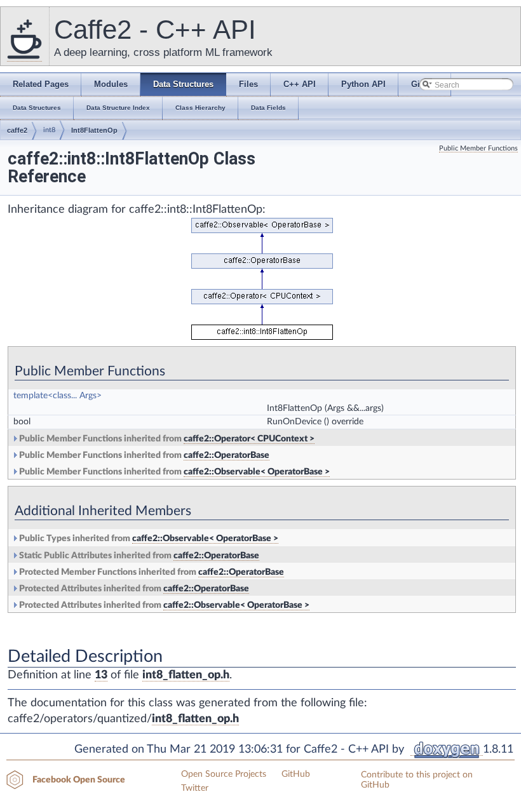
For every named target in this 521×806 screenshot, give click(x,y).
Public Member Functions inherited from (166, 438)
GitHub (295, 774)
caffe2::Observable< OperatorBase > (257, 471)
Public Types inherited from (147, 538)
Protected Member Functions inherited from (150, 572)
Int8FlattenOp (94, 130)
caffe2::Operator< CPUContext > (249, 438)
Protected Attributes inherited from (133, 588)
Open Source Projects (223, 774)
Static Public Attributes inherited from (138, 555)
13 (101, 675)
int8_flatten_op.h (185, 675)
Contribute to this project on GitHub (417, 780)
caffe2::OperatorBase (226, 455)
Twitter (194, 788)
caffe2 (17, 130)
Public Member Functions (478, 148)
